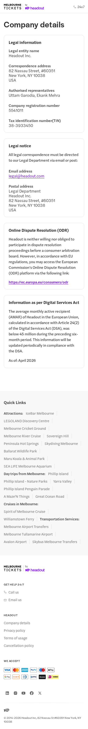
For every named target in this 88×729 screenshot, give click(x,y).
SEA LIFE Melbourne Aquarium (28, 466)
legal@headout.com (26, 175)
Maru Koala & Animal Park (24, 458)
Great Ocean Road (49, 496)
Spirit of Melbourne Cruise (24, 511)
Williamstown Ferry (19, 519)
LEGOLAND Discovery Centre (26, 420)
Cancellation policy (19, 645)
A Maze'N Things (17, 496)
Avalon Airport (15, 541)
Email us (15, 599)
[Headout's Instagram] (15, 693)
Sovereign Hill (58, 436)
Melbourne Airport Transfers (26, 526)
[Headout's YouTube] (23, 693)
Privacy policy (14, 630)
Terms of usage (15, 638)
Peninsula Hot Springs (21, 443)
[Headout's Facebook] (32, 693)
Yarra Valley (62, 481)
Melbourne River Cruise (22, 436)
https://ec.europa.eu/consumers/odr (38, 282)
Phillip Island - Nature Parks (25, 481)
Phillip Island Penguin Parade (27, 488)
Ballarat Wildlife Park (20, 451)
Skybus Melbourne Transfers (54, 541)
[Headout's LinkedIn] (7, 693)
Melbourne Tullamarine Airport (28, 534)
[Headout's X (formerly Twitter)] (40, 693)
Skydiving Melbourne (61, 443)
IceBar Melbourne (40, 413)
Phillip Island (58, 473)
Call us (13, 592)
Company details (17, 622)
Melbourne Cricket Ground (25, 428)
